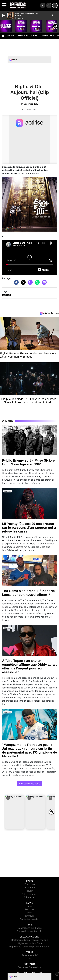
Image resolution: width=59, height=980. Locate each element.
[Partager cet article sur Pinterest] (29, 283)
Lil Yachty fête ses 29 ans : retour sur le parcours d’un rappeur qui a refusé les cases (29, 527)
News (10, 35)
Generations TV (30, 955)
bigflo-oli (6, 295)
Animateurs (29, 887)
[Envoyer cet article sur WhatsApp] (36, 283)
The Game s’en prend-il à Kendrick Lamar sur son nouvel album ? (29, 592)
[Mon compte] (55, 5)
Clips (29, 958)
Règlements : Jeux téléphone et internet (29, 946)
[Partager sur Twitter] (22, 283)
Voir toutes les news (29, 783)
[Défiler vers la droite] (51, 811)
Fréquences (30, 897)
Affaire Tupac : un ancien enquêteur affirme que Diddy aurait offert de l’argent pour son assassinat (29, 666)
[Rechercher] (48, 5)
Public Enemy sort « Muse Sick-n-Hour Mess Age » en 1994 (28, 462)
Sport (35, 35)
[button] (14, 812)
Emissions (29, 884)
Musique (22, 35)
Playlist (29, 890)
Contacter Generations (29, 967)
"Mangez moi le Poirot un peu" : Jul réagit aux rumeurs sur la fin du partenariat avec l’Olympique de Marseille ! (29, 750)
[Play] (3, 15)
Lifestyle (48, 35)
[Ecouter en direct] (42, 5)
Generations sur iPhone (30, 928)
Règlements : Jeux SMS (29, 943)
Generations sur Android (29, 931)
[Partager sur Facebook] (15, 283)
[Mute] (51, 15)
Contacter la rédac (29, 919)
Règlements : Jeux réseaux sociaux (29, 940)
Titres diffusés (29, 894)
